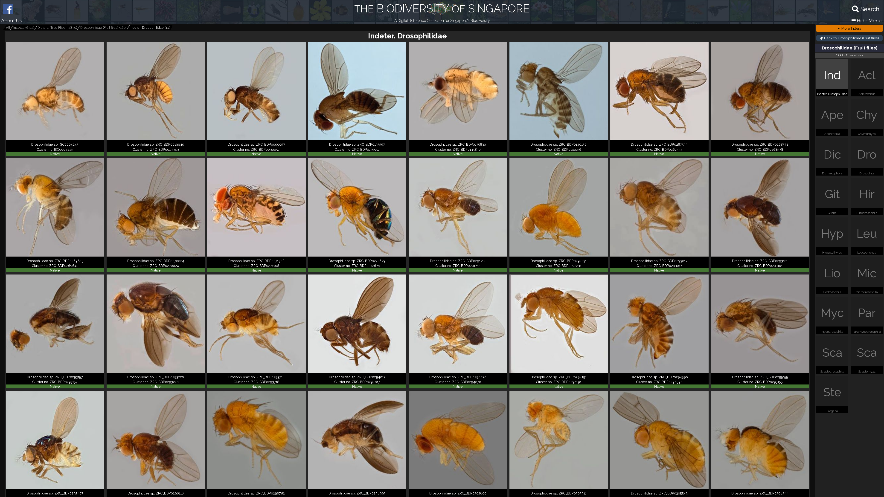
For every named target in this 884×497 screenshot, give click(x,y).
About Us (11, 20)
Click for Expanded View (849, 55)
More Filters (851, 28)
